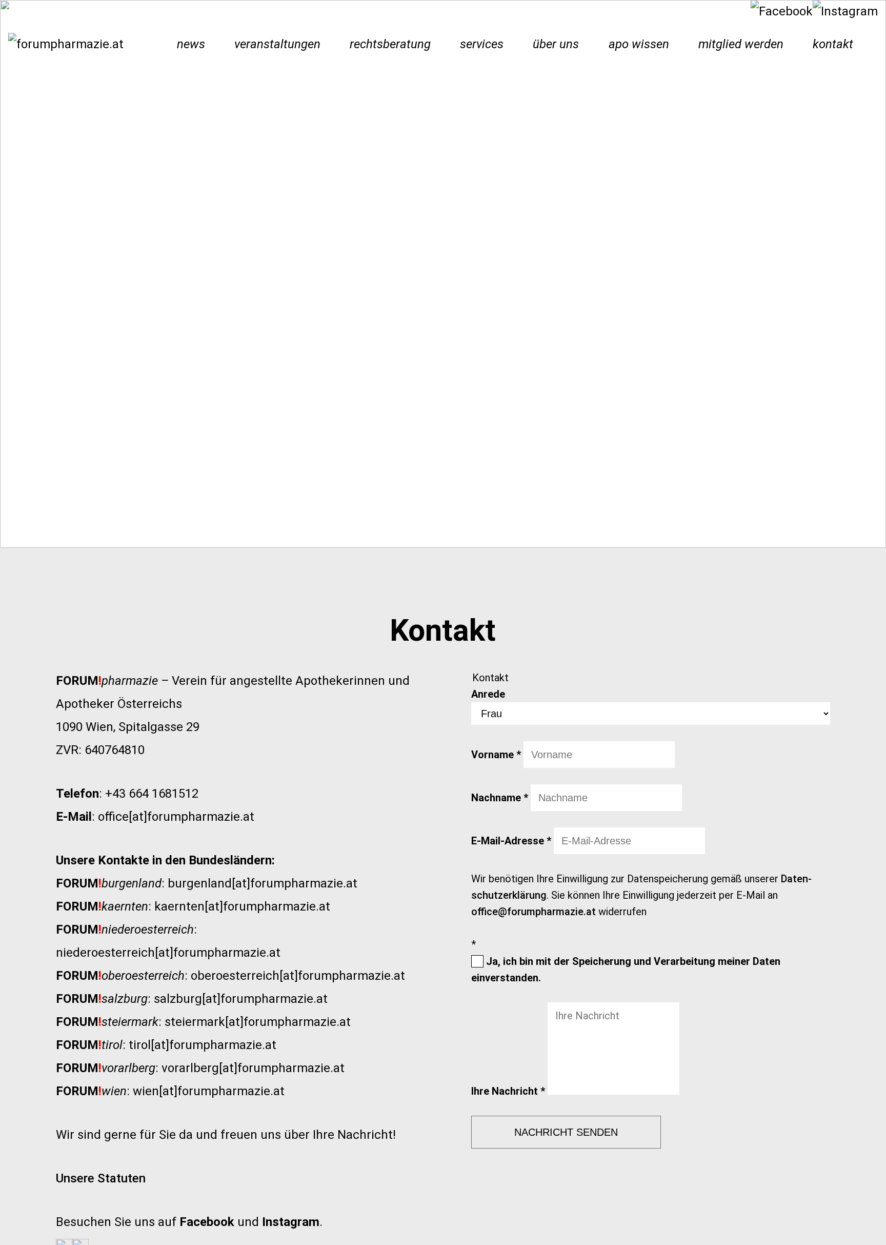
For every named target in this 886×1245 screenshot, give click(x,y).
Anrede (488, 694)
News (191, 44)
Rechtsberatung (390, 44)
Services (482, 44)
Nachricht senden (566, 1132)
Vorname (496, 754)
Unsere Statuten (101, 1178)
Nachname (499, 798)
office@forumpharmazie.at (533, 911)
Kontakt (833, 44)
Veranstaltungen (277, 44)
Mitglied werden (740, 44)
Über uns (556, 44)
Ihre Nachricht (508, 1091)
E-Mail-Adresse (511, 841)
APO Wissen (639, 44)
